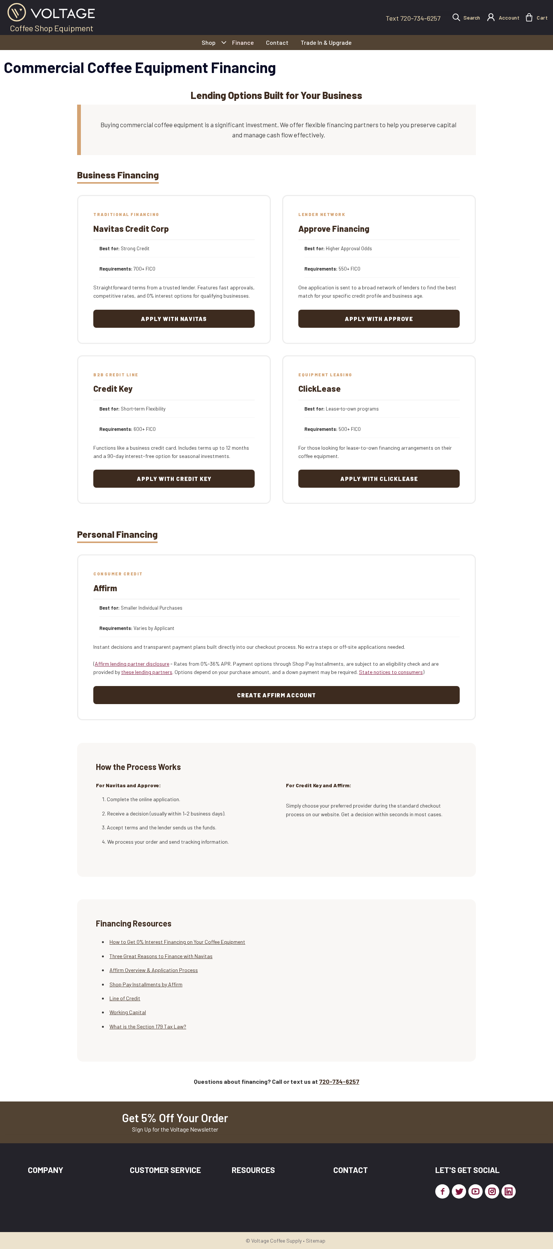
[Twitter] (459, 1191)
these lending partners (146, 672)
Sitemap (315, 1240)
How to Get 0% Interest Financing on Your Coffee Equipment (177, 942)
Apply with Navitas (174, 318)
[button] (529, 17)
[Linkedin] (508, 1191)
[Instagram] (492, 1191)
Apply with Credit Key (174, 478)
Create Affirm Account (276, 695)
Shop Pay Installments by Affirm (145, 984)
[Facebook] (442, 1191)
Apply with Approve (379, 318)
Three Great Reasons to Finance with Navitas (161, 956)
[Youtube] (475, 1191)
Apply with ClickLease (379, 478)
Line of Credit (124, 998)
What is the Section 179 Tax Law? (147, 1026)
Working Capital (127, 1012)
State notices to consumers (391, 672)
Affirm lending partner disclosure (132, 663)
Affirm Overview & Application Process (153, 970)
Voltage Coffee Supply (276, 1240)
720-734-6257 (339, 1081)
